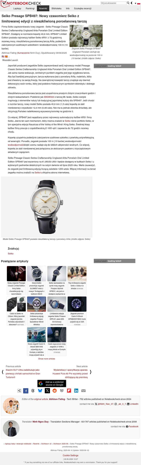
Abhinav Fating (57, 399)
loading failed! (100, 66)
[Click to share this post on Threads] (33, 390)
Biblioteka (56, 8)
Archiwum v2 (46, 443)
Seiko (67, 120)
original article (41, 399)
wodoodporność (16, 144)
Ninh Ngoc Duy (41, 421)
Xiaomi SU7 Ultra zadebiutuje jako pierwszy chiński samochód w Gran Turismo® (23, 373)
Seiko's (38, 172)
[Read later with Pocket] (61, 390)
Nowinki (43, 8)
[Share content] (19, 391)
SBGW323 (49, 96)
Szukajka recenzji (82, 8)
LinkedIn (133, 403)
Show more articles (46, 358)
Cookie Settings (70, 455)
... (138, 8)
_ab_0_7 (121, 403)
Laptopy (17, 8)
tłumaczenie (24, 52)
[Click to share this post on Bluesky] (40, 390)
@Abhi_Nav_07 (105, 403)
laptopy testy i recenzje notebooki (18, 443)
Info (68, 8)
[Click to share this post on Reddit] (54, 390)
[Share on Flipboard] (69, 390)
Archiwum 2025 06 (60, 443)
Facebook (133, 426)
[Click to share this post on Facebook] (25, 390)
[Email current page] (83, 390)
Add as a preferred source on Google (54, 383)
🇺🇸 (3, 56)
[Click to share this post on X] (47, 390)
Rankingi (30, 8)
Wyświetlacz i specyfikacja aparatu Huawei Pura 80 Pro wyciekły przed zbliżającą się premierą (70, 373)
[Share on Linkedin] (76, 390)
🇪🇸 (6, 56)
